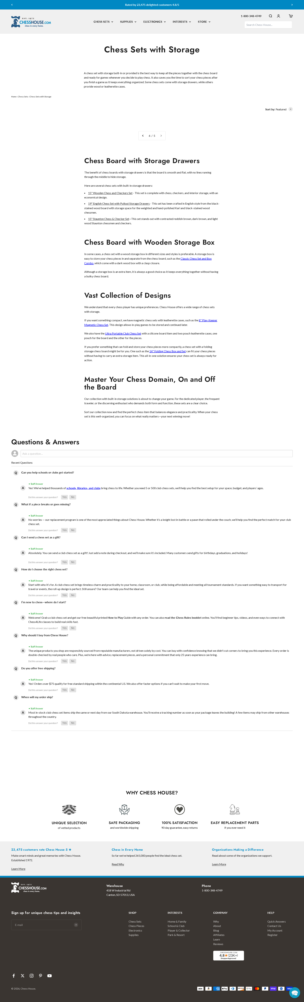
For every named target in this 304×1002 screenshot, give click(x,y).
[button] (64, 497)
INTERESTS (180, 21)
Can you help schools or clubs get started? (47, 472)
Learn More (18, 868)
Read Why (118, 864)
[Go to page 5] (143, 135)
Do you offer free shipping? (38, 668)
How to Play (115, 617)
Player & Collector (179, 930)
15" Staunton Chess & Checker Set (108, 218)
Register (272, 934)
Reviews (218, 944)
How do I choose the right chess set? (44, 569)
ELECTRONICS (152, 21)
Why (216, 921)
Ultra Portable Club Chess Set (123, 333)
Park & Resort (176, 934)
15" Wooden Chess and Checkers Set (110, 193)
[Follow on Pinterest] (40, 975)
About (217, 925)
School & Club (176, 925)
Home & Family (177, 921)
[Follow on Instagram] (31, 975)
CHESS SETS (102, 21)
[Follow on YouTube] (49, 975)
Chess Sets (23, 96)
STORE (202, 21)
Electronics (135, 930)
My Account (274, 930)
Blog (216, 930)
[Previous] (11, 4)
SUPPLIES (126, 21)
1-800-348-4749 (251, 16)
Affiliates (218, 934)
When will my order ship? (37, 697)
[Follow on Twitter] (22, 975)
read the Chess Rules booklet (183, 617)
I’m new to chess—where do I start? (43, 602)
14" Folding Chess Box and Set (167, 351)
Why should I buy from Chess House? (44, 635)
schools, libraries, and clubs (83, 488)
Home (14, 96)
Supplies (134, 934)
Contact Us (274, 925)
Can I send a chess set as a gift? (40, 537)
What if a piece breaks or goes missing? (46, 504)
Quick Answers (276, 921)
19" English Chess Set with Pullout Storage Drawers (119, 203)
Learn (216, 939)
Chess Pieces (136, 925)
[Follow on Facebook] (13, 975)
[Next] (292, 4)
